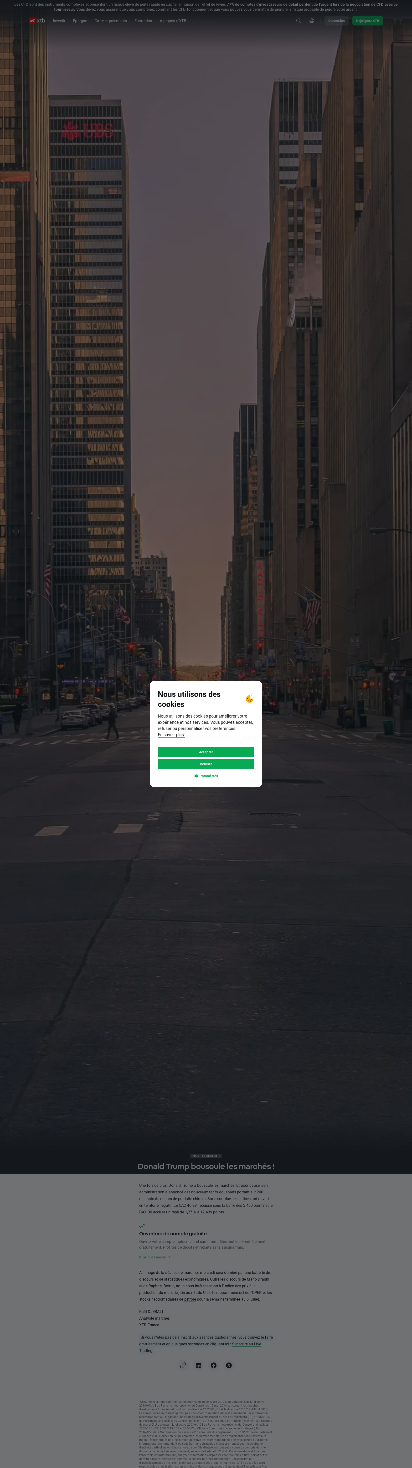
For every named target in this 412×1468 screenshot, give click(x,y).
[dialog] (206, 734)
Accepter (206, 752)
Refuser (206, 764)
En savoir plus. (171, 734)
